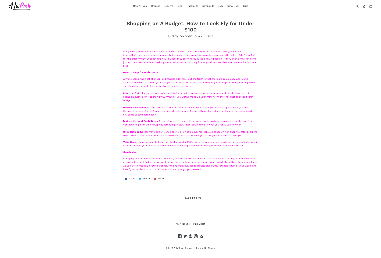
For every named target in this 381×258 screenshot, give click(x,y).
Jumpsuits (208, 5)
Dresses (155, 5)
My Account (182, 223)
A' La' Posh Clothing (183, 248)
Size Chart (199, 223)
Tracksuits (192, 5)
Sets (220, 5)
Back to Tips (193, 198)
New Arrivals (140, 5)
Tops (179, 5)
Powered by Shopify (205, 248)
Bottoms (168, 5)
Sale (245, 5)
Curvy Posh (233, 5)
